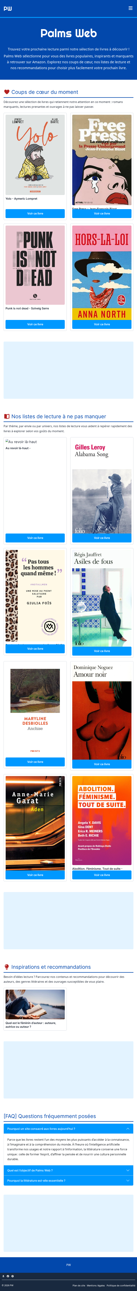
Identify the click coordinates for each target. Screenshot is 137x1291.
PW (8, 8)
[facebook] (7, 1276)
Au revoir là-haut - (18, 448)
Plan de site (79, 1285)
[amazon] (3, 1276)
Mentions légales (96, 1285)
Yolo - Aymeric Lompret (21, 198)
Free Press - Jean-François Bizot (94, 209)
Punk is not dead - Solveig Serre (27, 308)
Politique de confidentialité (121, 1285)
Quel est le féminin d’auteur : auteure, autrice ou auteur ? (31, 1024)
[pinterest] (12, 1276)
